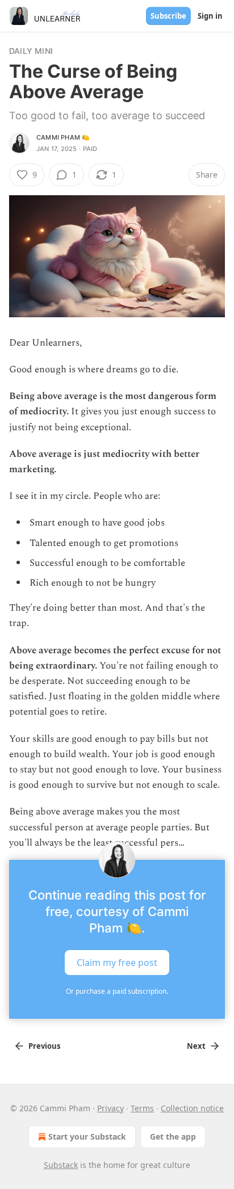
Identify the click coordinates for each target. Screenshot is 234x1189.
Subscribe (168, 16)
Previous (44, 1046)
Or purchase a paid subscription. (117, 991)
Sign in (210, 16)
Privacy (110, 1108)
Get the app (173, 1136)
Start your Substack (87, 1136)
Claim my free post (117, 962)
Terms (142, 1108)
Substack (61, 1164)
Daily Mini (31, 51)
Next (196, 1046)
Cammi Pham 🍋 (63, 137)
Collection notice (192, 1108)
